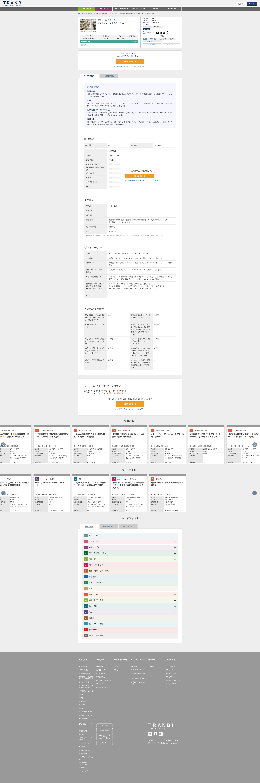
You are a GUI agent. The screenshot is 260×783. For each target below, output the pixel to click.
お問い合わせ (104, 725)
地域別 (81, 698)
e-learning (134, 666)
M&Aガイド (169, 670)
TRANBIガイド (170, 666)
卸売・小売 (114, 13)
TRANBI (80, 13)
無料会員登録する (130, 61)
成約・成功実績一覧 (137, 678)
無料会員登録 (104, 730)
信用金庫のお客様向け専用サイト (104, 736)
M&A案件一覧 (83, 670)
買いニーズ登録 (84, 682)
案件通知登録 (83, 718)
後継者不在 (84, 45)
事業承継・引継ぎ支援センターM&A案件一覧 (86, 677)
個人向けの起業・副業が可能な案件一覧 (86, 686)
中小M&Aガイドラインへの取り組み (86, 763)
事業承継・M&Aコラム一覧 (138, 683)
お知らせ (82, 734)
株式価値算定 (100, 677)
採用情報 (82, 768)
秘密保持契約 (83, 753)
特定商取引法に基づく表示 (86, 758)
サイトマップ (83, 771)
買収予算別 (82, 708)
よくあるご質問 (171, 684)
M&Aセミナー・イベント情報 (86, 739)
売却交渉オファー (102, 670)
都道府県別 (82, 701)
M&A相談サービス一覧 (86, 691)
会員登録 (241, 4)
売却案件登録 (100, 673)
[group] (52, 444)
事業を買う (89, 13)
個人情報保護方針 (84, 750)
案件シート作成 (149, 32)
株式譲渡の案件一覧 (85, 712)
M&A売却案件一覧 (102, 13)
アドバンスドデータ (137, 670)
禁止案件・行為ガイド (173, 680)
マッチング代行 (101, 684)
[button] (254, 444)
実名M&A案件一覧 (85, 673)
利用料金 (151, 666)
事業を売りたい (101, 666)
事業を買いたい (84, 666)
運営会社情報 (83, 731)
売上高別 (82, 705)
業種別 (81, 694)
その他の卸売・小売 (126, 13)
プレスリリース (84, 743)
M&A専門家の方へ (102, 687)
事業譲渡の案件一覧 (85, 715)
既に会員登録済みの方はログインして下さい (130, 67)
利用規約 (82, 746)
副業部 (116, 666)
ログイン (252, 4)
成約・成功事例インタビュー (138, 674)
